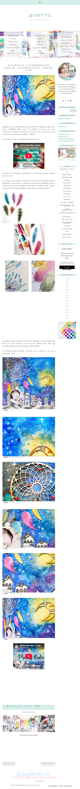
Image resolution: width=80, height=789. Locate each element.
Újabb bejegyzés (8, 763)
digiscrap (67, 183)
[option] (36, 44)
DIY (67, 172)
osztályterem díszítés (67, 223)
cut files (67, 197)
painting (67, 226)
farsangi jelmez (67, 202)
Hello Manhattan (32, 785)
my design (67, 237)
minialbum (67, 188)
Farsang (67, 185)
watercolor (67, 177)
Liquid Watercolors (67, 210)
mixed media (67, 174)
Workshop (67, 216)
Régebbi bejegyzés (48, 763)
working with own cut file (67, 206)
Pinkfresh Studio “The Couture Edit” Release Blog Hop (62, 43)
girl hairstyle (67, 219)
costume (67, 194)
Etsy (67, 231)
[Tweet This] (28, 706)
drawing (67, 199)
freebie (67, 180)
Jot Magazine (67, 229)
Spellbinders (62, 126)
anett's (40, 16)
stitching (67, 191)
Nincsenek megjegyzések (16, 706)
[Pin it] (31, 706)
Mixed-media (67, 234)
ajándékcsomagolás (67, 213)
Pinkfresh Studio (64, 118)
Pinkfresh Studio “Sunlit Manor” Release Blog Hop (67, 160)
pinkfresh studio (67, 169)
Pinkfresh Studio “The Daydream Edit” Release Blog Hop (36, 43)
